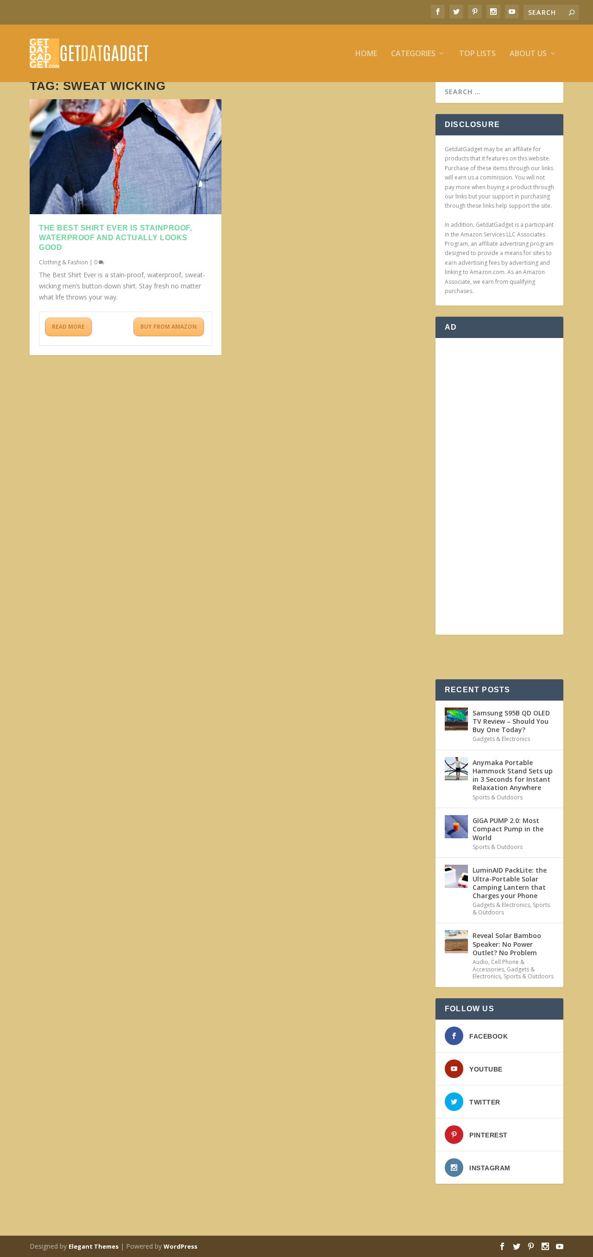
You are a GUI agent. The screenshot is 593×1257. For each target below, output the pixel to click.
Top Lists (477, 54)
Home (366, 54)
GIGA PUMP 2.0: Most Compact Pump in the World (508, 829)
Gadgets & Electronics (501, 739)
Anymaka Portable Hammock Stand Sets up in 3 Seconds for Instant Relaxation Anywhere (513, 775)
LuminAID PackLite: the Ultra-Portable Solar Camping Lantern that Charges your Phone (510, 883)
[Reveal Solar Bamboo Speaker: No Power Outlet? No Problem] (456, 941)
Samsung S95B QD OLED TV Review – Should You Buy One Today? (511, 721)
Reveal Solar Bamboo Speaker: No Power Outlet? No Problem (507, 944)
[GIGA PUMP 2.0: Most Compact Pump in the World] (456, 826)
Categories (413, 54)
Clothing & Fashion (63, 262)
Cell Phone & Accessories (498, 965)
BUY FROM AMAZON (168, 327)
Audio (480, 962)
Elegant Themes (94, 1246)
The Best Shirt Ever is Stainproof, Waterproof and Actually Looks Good (115, 237)
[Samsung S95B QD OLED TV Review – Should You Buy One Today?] (456, 719)
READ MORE (68, 327)
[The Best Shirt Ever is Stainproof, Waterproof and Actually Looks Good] (125, 156)
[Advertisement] (499, 486)
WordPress (180, 1246)
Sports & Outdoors (498, 797)
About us (528, 54)
